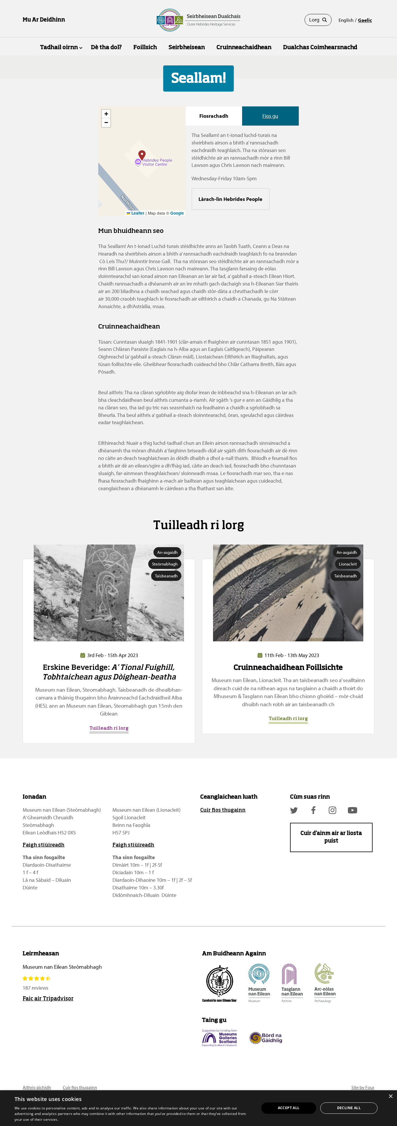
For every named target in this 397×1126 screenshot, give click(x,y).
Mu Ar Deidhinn (44, 20)
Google (177, 213)
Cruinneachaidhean (244, 47)
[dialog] (198, 1108)
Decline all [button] (349, 1107)
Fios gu (270, 116)
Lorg (314, 19)
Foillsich (145, 47)
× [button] (390, 1096)
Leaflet (137, 213)
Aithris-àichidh (37, 1087)
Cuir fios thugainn (223, 810)
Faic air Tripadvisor (48, 999)
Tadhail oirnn (59, 47)
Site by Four (362, 1087)
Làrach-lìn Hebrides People (230, 199)
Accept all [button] (289, 1107)
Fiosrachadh (213, 116)
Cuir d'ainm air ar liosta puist (331, 837)
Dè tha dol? (106, 47)
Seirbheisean (187, 47)
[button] (142, 155)
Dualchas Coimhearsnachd (320, 47)
